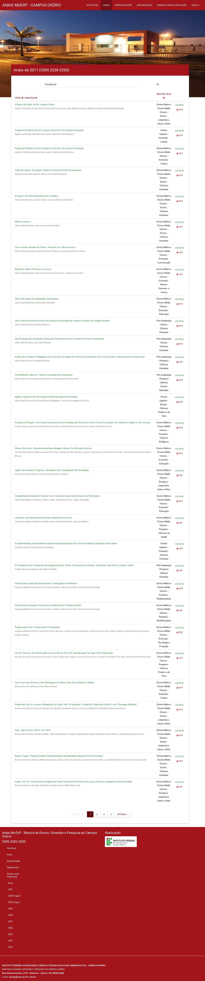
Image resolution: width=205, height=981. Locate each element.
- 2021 (10, 889)
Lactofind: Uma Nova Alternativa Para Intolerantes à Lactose (43, 517)
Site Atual (93, 5)
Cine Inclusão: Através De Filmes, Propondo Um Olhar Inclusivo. (45, 247)
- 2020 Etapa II (14, 896)
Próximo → (123, 814)
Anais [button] (195, 5)
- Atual (10, 883)
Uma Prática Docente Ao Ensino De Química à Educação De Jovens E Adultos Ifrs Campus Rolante (62, 320)
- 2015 (10, 934)
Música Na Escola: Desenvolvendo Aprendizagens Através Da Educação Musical (53, 448)
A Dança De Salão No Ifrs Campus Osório (34, 104)
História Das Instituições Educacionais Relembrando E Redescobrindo (48, 605)
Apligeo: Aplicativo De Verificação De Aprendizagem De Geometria (46, 397)
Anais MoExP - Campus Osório (31, 5)
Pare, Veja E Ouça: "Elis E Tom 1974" (33, 730)
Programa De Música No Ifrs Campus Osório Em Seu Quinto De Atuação (49, 130)
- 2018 (10, 915)
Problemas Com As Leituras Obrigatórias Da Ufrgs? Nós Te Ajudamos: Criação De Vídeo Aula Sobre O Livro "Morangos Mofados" (76, 704)
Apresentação (123, 5)
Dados (180, 105)
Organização (144, 5)
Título (18, 98)
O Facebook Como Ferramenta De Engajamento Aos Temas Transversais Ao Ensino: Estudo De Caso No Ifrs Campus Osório (74, 565)
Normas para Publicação (172, 5)
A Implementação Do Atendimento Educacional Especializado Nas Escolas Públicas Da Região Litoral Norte (66, 543)
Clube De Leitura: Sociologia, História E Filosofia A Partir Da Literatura (48, 170)
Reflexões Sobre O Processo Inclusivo (33, 269)
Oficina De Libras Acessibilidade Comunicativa (37, 299)
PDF (180, 110)
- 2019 (10, 908)
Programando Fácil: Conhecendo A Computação (37, 627)
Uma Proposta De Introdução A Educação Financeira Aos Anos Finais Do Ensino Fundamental (59, 339)
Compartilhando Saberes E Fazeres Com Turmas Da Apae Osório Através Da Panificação (57, 496)
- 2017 (10, 921)
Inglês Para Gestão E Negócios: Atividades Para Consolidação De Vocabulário (52, 470)
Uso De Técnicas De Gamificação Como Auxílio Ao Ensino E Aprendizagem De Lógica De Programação (64, 653)
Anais (106, 5)
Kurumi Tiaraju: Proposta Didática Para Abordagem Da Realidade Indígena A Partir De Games (59, 756)
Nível (160, 94)
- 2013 (10, 947)
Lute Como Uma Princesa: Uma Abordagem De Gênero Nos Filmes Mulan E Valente (54, 682)
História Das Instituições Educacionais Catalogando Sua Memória (46, 583)
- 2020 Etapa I (13, 902)
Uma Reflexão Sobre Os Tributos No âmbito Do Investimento (44, 375)
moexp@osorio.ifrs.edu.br (22, 977)
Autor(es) (30, 98)
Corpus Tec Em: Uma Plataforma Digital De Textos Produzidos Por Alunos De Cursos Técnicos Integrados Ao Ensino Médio (73, 781)
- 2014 (10, 940)
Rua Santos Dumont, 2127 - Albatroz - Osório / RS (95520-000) (33, 973)
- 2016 (10, 928)
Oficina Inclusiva (23, 222)
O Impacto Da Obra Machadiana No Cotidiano (36, 196)
